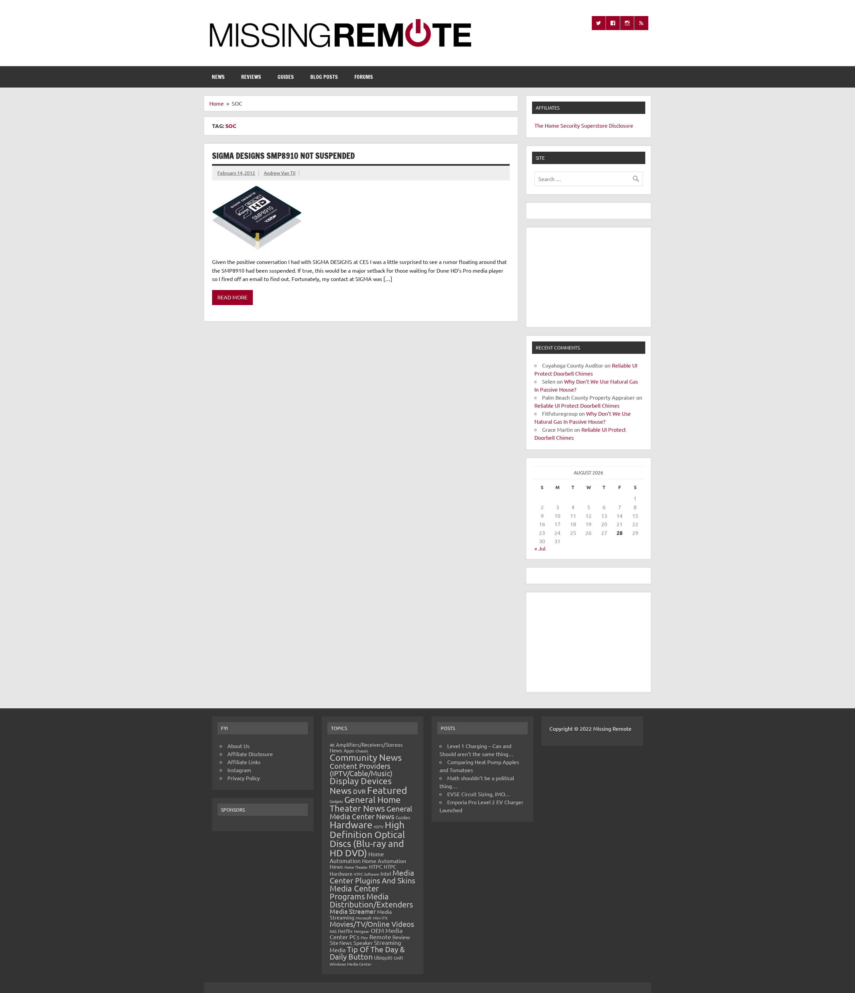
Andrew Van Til (280, 173)
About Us (238, 745)
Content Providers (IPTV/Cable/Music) (361, 769)
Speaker (363, 942)
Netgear (361, 931)
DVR (359, 791)
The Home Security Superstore (571, 125)
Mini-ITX (380, 917)
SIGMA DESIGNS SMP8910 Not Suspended (283, 155)
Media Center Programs (354, 892)
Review (401, 937)
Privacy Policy (243, 777)
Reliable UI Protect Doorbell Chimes (577, 405)
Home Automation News (368, 863)
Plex (364, 937)
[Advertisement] (588, 277)
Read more (232, 297)
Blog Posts (324, 77)
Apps (349, 750)
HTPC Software (366, 874)
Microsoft (363, 917)
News (218, 77)
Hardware (351, 824)
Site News (341, 943)
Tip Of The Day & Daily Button (367, 953)
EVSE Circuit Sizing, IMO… (478, 794)
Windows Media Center (351, 964)
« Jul (539, 548)
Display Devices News (361, 786)
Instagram (239, 769)
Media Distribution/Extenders (371, 900)
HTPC (375, 866)
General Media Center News (371, 812)
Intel (385, 873)
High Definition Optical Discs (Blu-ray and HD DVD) (367, 838)
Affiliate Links (244, 761)
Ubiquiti (383, 957)
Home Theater (356, 867)
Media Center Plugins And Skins (372, 876)
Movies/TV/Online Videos (372, 923)
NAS (333, 931)
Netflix (345, 931)
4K (332, 745)
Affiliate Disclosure (250, 753)
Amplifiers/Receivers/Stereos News (366, 747)
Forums (363, 77)
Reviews (251, 77)
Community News (366, 757)
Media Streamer (353, 911)
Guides (286, 77)
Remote (380, 936)
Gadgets (336, 801)
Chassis (361, 750)
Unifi (398, 958)
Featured (387, 790)
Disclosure (621, 125)
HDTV (378, 826)
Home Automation (357, 857)
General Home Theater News (365, 804)
